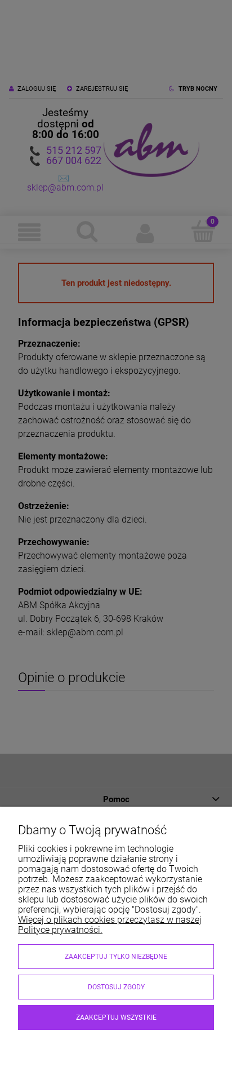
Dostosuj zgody (116, 987)
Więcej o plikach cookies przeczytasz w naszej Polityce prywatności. (110, 924)
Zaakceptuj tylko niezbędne (116, 957)
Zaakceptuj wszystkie (116, 1017)
